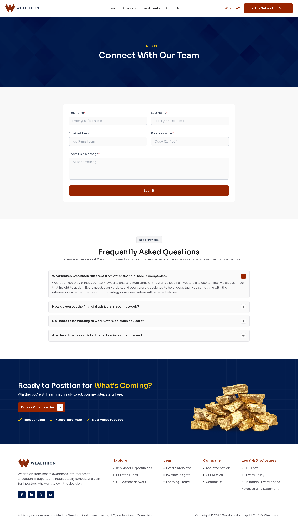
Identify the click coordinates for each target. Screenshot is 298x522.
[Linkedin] (31, 494)
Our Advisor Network (131, 482)
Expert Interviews (178, 468)
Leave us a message (84, 154)
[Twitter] (41, 494)
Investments (150, 8)
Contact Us (214, 482)
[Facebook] (22, 494)
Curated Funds (127, 475)
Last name (159, 112)
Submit (149, 190)
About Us (172, 8)
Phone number (162, 133)
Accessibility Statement (261, 489)
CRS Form (251, 468)
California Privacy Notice (262, 482)
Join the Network (261, 8)
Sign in (284, 8)
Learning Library (178, 482)
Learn (113, 8)
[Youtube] (50, 494)
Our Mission (214, 475)
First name (77, 112)
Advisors (129, 8)
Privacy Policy (254, 475)
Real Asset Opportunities (134, 468)
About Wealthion (218, 468)
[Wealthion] (22, 8)
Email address (79, 133)
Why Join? (232, 8)
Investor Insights (178, 475)
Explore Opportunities (37, 407)
